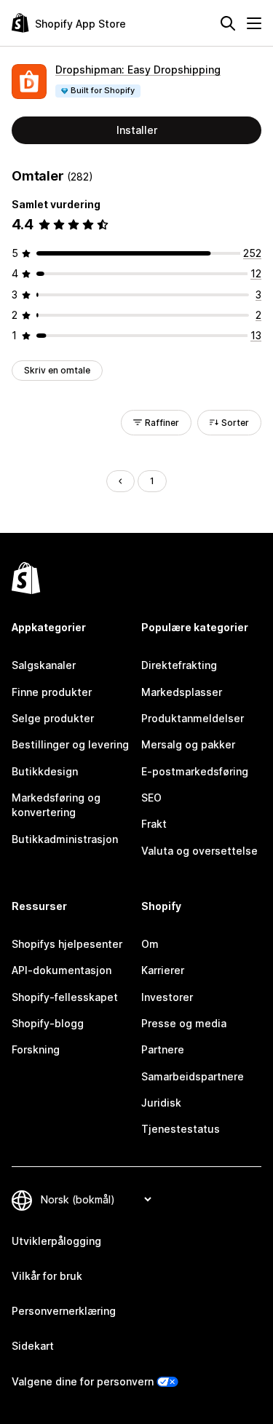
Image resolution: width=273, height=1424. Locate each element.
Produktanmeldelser (192, 718)
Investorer (167, 997)
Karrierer (162, 970)
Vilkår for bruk (47, 1276)
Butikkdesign (45, 771)
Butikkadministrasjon (65, 839)
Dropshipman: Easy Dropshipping (138, 69)
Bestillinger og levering (70, 744)
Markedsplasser (181, 692)
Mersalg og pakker (188, 744)
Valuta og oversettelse (199, 850)
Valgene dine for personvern (83, 1381)
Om (150, 944)
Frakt (154, 824)
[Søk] (228, 23)
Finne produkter (52, 692)
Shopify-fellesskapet (65, 997)
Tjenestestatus (180, 1129)
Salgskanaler (44, 665)
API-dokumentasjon (61, 970)
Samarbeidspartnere (192, 1076)
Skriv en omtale (57, 370)
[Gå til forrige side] (120, 481)
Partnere (162, 1049)
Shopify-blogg (48, 1023)
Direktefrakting (179, 665)
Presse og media (183, 1023)
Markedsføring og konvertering (56, 804)
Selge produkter (53, 718)
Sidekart (33, 1346)
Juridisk (161, 1102)
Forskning (36, 1049)
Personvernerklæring (64, 1311)
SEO (151, 797)
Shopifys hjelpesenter (67, 944)
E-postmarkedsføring (194, 771)
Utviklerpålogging (56, 1241)
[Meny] (254, 23)
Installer (136, 130)
